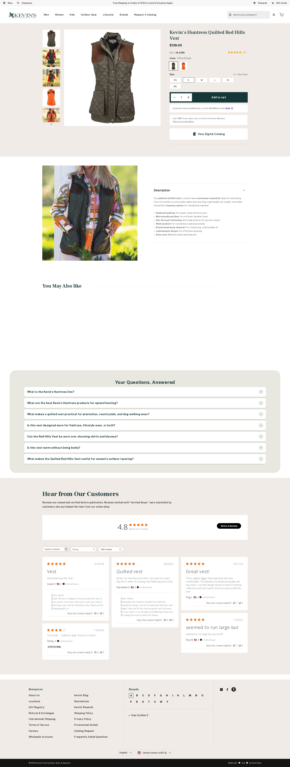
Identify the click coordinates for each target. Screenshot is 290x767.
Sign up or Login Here (183, 121)
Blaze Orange (183, 66)
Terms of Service (39, 725)
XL (228, 80)
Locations (34, 701)
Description (162, 190)
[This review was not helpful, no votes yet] (101, 613)
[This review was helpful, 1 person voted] (234, 603)
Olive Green (173, 66)
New (10, 3)
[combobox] (83, 549)
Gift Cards (281, 3)
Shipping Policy (83, 713)
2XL (175, 86)
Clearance (27, 3)
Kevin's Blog (81, 695)
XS (175, 80)
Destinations (81, 701)
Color (180, 58)
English (123, 752)
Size (172, 74)
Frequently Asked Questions (91, 736)
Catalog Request (84, 731)
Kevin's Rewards (83, 707)
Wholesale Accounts (41, 736)
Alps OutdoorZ (139, 715)
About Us (34, 695)
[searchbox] (52, 549)
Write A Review (229, 525)
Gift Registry (36, 707)
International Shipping (42, 719)
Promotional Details (86, 725)
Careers (33, 731)
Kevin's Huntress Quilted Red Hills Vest (61, 339)
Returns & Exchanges (41, 713)
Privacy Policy (82, 719)
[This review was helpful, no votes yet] (95, 613)
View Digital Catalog (211, 134)
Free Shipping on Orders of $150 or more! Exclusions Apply (143, 3)
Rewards (262, 3)
